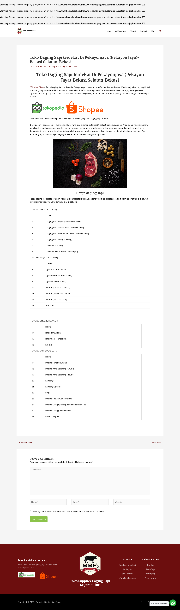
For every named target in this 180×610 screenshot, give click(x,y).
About (133, 31)
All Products (120, 31)
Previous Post (24, 442)
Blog (153, 31)
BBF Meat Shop (37, 87)
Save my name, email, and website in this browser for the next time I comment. (69, 511)
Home (108, 31)
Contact (143, 31)
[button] (160, 31)
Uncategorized (54, 66)
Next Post (157, 442)
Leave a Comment (38, 66)
